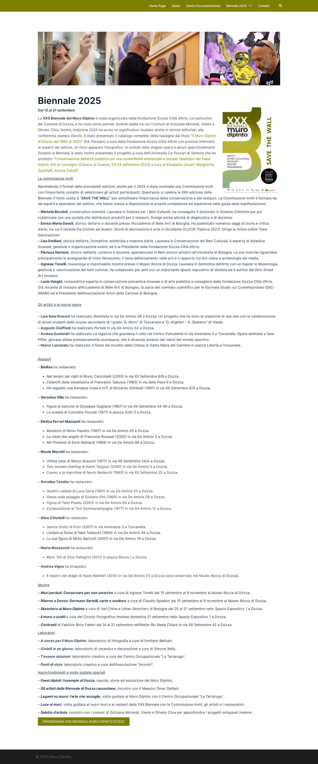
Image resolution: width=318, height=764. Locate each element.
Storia (176, 6)
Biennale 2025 (236, 6)
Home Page (157, 6)
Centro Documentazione (203, 6)
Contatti (263, 6)
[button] (280, 6)
